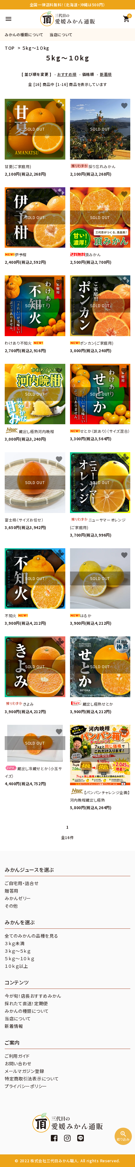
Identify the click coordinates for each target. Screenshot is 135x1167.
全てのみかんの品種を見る (31, 936)
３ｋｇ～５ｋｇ (18, 951)
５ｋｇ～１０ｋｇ (20, 958)
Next (129, 34)
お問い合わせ (18, 1063)
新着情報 (14, 1026)
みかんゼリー (18, 898)
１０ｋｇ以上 (16, 966)
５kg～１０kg (36, 48)
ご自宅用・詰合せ (22, 883)
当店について (61, 34)
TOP (10, 48)
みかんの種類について (24, 34)
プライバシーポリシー (26, 1086)
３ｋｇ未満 (15, 943)
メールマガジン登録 (24, 1071)
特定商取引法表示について (32, 1078)
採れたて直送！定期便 (26, 1003)
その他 (11, 906)
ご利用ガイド (17, 1056)
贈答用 (12, 891)
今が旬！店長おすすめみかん (33, 996)
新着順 (106, 74)
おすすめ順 (67, 74)
